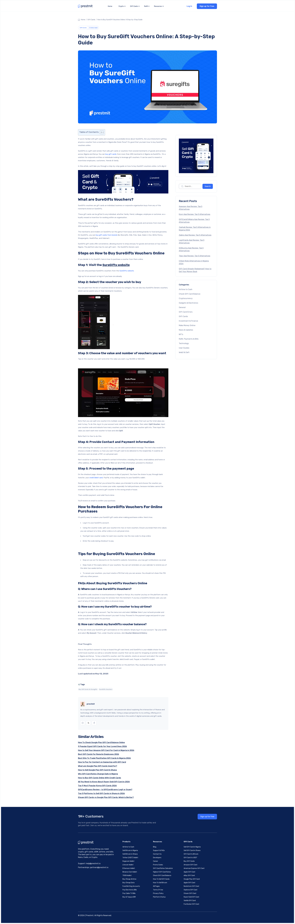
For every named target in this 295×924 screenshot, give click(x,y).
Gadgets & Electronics (188, 303)
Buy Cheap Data (128, 883)
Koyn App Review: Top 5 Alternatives (194, 214)
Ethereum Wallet (128, 868)
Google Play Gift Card (192, 879)
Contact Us (157, 854)
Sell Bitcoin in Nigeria (130, 850)
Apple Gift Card (189, 872)
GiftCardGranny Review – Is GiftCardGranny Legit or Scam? (105, 789)
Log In (189, 6)
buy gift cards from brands (106, 235)
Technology (184, 343)
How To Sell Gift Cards (161, 879)
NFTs (181, 334)
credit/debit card (96, 478)
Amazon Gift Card (190, 865)
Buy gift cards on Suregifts (88, 689)
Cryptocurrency (186, 298)
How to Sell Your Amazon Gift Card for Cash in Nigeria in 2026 (106, 750)
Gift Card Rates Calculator (163, 868)
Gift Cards (91, 20)
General (182, 307)
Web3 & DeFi (184, 352)
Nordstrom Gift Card (191, 886)
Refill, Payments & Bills (188, 339)
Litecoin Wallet (127, 865)
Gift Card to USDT (190, 858)
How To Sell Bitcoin (160, 883)
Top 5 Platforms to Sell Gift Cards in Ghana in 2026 (101, 793)
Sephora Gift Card (190, 890)
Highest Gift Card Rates (162, 872)
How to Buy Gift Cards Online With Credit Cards (99, 778)
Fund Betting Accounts (131, 886)
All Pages (156, 886)
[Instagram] (82, 723)
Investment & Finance (188, 321)
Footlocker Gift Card (191, 904)
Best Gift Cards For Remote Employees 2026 (98, 754)
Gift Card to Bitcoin (191, 854)
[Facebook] (94, 723)
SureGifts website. (126, 271)
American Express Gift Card (194, 868)
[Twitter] (88, 723)
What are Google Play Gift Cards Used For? (97, 766)
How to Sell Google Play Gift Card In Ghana (97, 770)
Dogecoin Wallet (128, 861)
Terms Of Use (158, 890)
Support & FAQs (159, 850)
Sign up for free (207, 6)
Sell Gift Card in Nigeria (192, 847)
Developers (157, 858)
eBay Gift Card (189, 875)
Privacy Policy (158, 893)
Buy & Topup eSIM (129, 897)
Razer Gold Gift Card (191, 897)
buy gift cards (111, 154)
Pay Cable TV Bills (129, 893)
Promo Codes (158, 865)
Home (110, 6)
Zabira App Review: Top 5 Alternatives (195, 235)
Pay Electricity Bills (129, 890)
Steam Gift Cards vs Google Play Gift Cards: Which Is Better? (106, 797)
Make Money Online (187, 325)
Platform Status (159, 897)
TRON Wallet (127, 875)
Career (155, 861)
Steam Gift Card (190, 893)
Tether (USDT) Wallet (130, 858)
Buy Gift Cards (189, 861)
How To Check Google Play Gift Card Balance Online (101, 742)
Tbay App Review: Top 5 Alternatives (194, 256)
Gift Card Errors (185, 312)
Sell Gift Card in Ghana (192, 850)
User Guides (184, 348)
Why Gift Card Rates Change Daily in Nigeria (98, 774)
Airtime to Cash (185, 289)
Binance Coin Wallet (129, 872)
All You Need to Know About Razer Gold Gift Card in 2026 (104, 782)
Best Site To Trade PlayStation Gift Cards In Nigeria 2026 (104, 758)
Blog (154, 847)
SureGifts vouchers (105, 689)
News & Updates (186, 330)
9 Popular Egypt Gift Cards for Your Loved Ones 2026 (102, 746)
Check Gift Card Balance (189, 294)
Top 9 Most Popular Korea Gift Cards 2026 (97, 786)
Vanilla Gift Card (190, 901)
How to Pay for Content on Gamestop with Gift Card (102, 762)
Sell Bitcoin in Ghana (130, 854)
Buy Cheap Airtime (129, 879)
